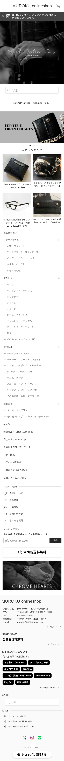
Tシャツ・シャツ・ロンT (19, 371)
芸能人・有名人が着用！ (15, 477)
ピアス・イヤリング (17, 315)
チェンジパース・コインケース (22, 252)
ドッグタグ (12, 297)
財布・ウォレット (16, 246)
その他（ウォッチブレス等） (22, 339)
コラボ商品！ (10, 455)
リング (10, 284)
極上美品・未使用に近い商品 (18, 432)
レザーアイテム (11, 239)
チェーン (11, 309)
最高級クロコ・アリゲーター (18, 447)
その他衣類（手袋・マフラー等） (24, 396)
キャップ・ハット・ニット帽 (22, 390)
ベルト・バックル (16, 264)
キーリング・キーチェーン (20, 327)
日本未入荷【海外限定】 (15, 470)
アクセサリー (10, 278)
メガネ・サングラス (17, 410)
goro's (6, 424)
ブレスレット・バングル (19, 321)
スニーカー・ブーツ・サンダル (23, 384)
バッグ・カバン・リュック (20, 258)
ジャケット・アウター (18, 353)
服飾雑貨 (7, 404)
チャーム (11, 303)
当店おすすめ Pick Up (14, 439)
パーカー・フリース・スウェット (24, 359)
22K (9, 333)
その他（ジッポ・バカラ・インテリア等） (28, 416)
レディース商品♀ (12, 462)
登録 (55, 540)
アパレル (7, 347)
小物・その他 (14, 270)
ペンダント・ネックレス (19, 291)
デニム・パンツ (15, 378)
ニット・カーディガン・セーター (24, 365)
